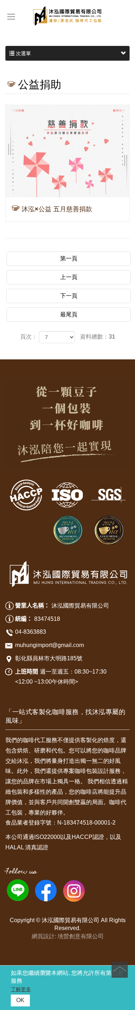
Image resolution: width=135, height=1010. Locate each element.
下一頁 (68, 296)
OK (20, 1000)
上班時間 (26, 672)
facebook (45, 890)
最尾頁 (68, 314)
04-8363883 (30, 632)
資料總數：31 (97, 337)
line (17, 890)
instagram (74, 890)
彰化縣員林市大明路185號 (48, 658)
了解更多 (21, 989)
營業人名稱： (32, 606)
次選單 (22, 53)
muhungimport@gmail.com (49, 645)
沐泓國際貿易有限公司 (67, 16)
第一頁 (68, 258)
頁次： (28, 337)
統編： (23, 619)
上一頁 (68, 277)
